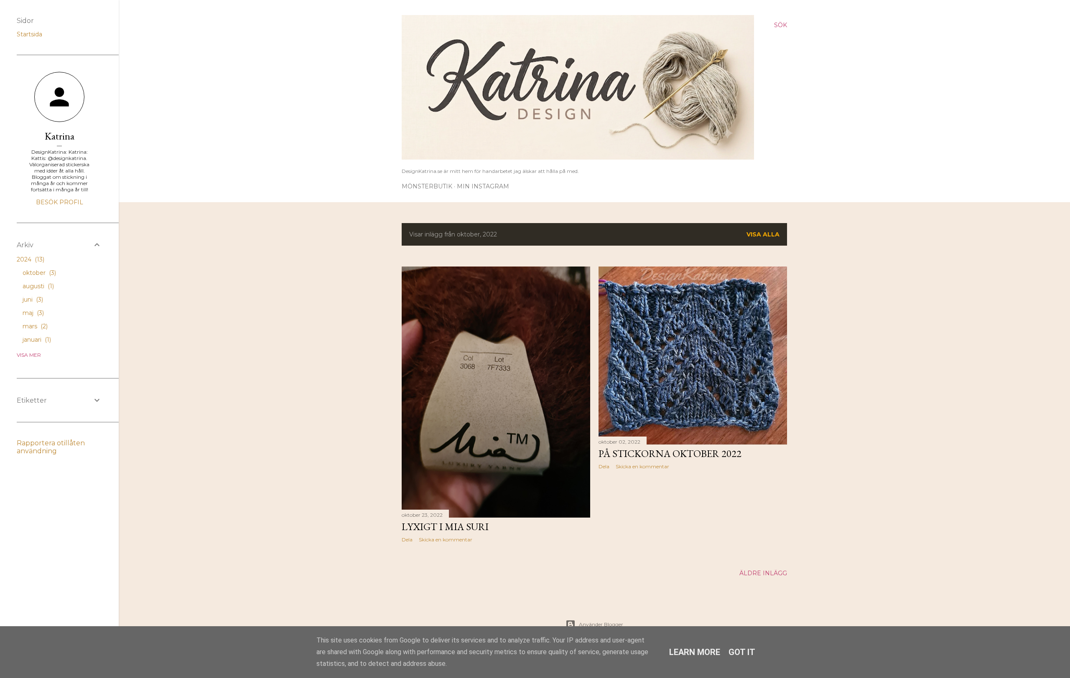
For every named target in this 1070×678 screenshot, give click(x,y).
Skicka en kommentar (445, 539)
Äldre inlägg (763, 573)
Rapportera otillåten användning (51, 447)
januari (36, 339)
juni (32, 299)
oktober (38, 273)
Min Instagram (483, 186)
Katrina (59, 136)
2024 (30, 259)
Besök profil (59, 202)
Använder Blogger (601, 624)
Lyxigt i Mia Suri (445, 526)
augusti (37, 286)
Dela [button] (407, 539)
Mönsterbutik (427, 186)
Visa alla (763, 234)
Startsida (29, 34)
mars (34, 326)
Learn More (694, 652)
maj (32, 313)
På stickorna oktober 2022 (670, 453)
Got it (742, 652)
